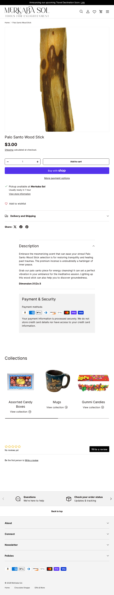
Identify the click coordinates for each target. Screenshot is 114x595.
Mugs (57, 402)
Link (83, 2)
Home (7, 22)
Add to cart (76, 161)
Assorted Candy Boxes (21, 404)
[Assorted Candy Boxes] (20, 381)
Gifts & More (40, 588)
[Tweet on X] (15, 227)
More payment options (57, 178)
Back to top (57, 511)
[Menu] (107, 11)
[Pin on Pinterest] (27, 227)
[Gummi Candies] (93, 381)
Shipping (9, 149)
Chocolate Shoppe (22, 588)
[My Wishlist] (94, 11)
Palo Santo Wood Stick (21, 22)
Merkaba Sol (17, 583)
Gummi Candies (93, 402)
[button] (101, 11)
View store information (20, 194)
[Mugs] (57, 381)
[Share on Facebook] (21, 227)
